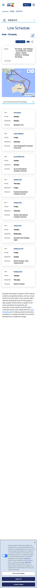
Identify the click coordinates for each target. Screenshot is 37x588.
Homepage (5, 11)
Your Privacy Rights (18, 573)
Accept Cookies (18, 584)
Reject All (18, 579)
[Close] (35, 542)
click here (27, 558)
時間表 (12, 11)
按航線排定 (12, 20)
